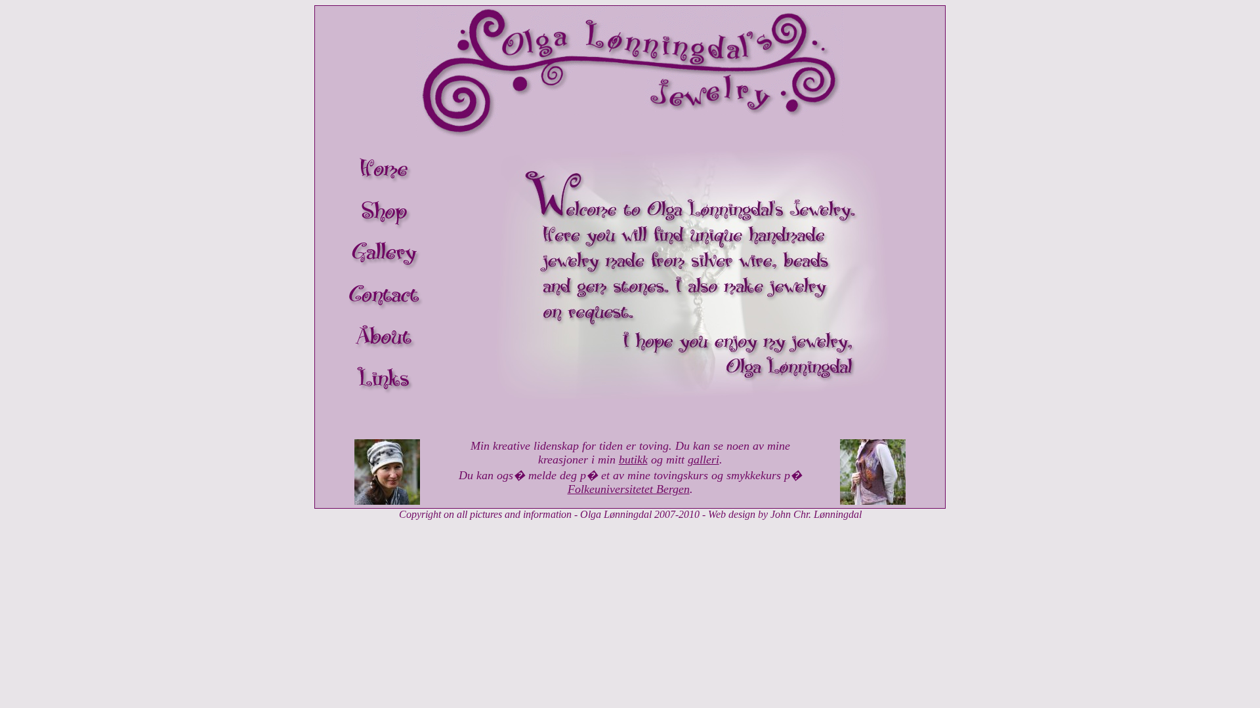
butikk (633, 459)
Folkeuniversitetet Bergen (629, 489)
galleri (703, 459)
